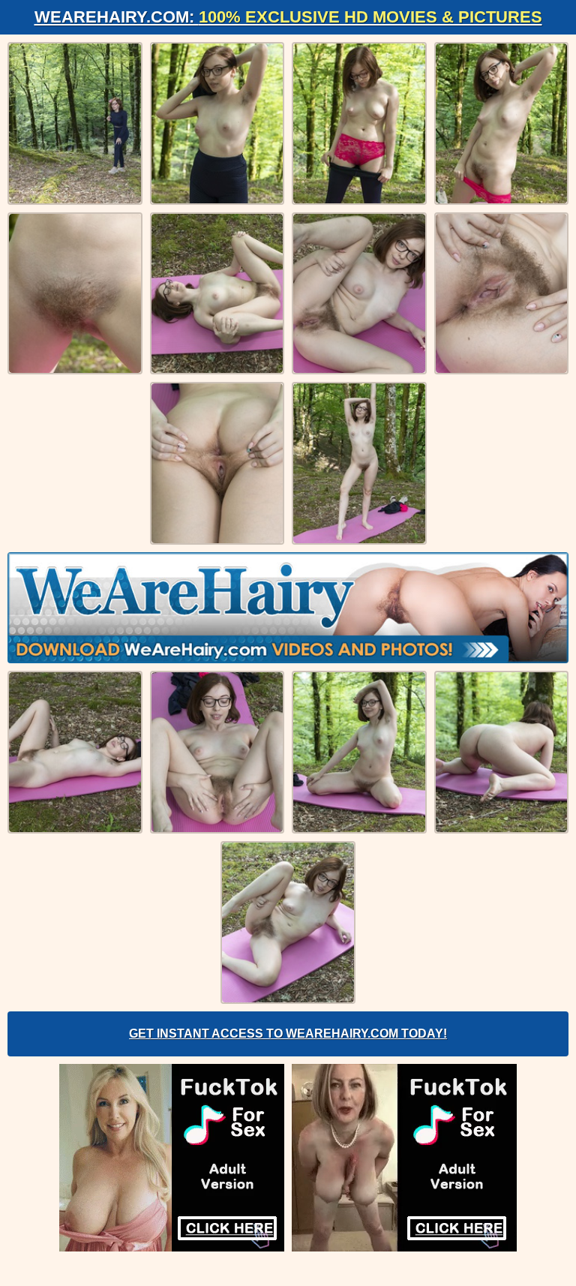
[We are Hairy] (288, 607)
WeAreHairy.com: (288, 17)
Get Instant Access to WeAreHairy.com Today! (288, 1033)
